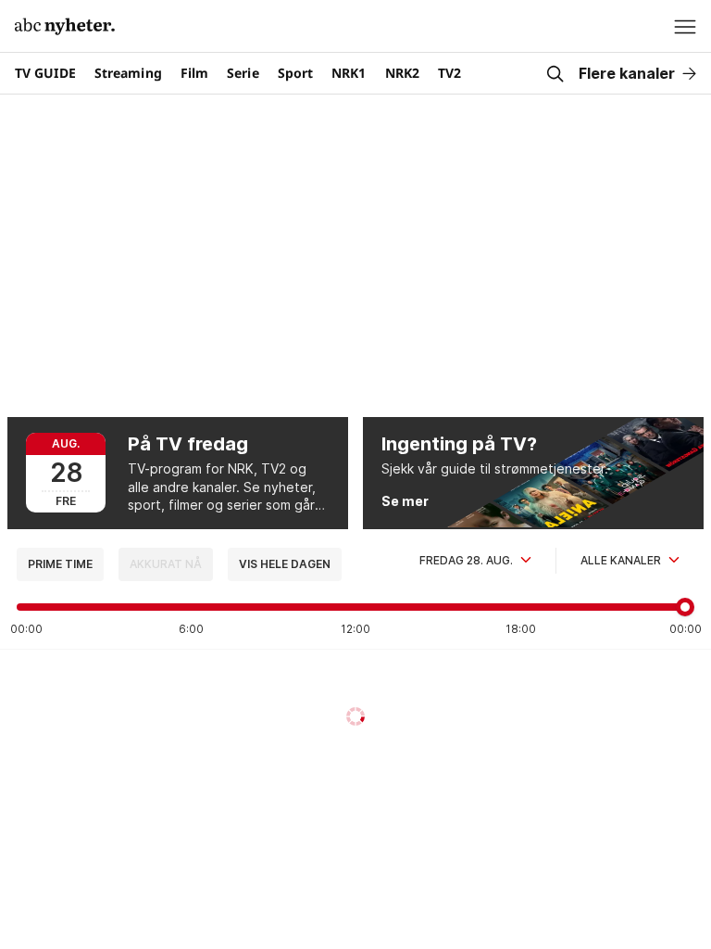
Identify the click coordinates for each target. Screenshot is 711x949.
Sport (296, 73)
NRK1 (348, 73)
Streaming (128, 73)
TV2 (449, 73)
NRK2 (402, 73)
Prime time (60, 564)
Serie (243, 73)
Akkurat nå (166, 564)
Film (194, 73)
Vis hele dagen (285, 564)
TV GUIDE (45, 73)
